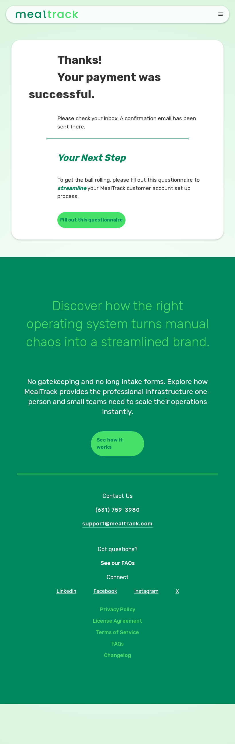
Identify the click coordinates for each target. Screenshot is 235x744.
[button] (220, 14)
